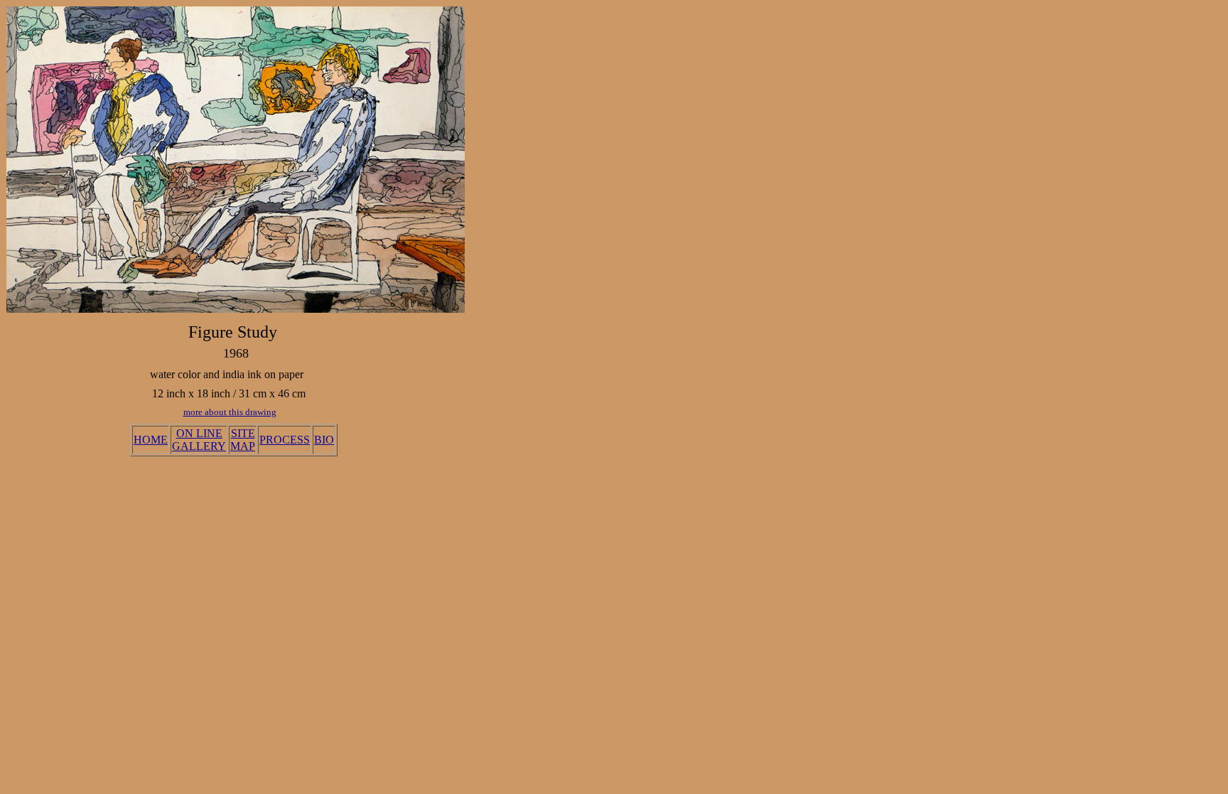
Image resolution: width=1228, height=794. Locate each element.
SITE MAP (242, 439)
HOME (151, 440)
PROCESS (284, 440)
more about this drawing (229, 412)
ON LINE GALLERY (199, 439)
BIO (324, 440)
